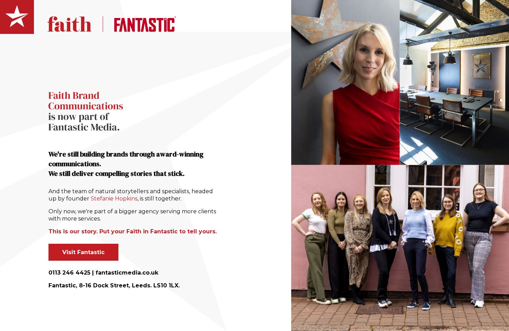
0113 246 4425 (69, 272)
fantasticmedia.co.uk (127, 272)
